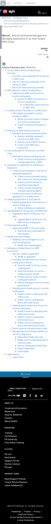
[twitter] (18, 395)
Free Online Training (14, 442)
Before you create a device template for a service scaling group (33, 120)
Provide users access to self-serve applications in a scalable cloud (27, 195)
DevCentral (10, 457)
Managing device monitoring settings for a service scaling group (30, 332)
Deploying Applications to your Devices (24, 199)
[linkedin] (23, 395)
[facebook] (29, 395)
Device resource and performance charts (29, 328)
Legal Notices (13, 354)
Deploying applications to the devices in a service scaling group (29, 203)
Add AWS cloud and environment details (29, 133)
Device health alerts (26, 348)
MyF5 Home (6, 18)
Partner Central (12, 464)
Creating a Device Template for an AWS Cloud (27, 110)
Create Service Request (16, 482)
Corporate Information (16, 408)
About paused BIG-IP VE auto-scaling (28, 228)
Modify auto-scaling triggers (29, 245)
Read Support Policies (15, 479)
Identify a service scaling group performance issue (31, 318)
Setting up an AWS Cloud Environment (23, 130)
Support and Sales (25, 389)
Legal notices (18, 357)
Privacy (37, 512)
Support (18, 3)
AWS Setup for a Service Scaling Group (24, 90)
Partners (8, 6)
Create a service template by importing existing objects (30, 183)
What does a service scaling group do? (29, 156)
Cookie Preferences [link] (25, 520)
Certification (11, 436)
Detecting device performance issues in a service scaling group (30, 307)
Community (31, 3)
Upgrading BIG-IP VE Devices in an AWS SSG (27, 210)
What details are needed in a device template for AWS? (27, 114)
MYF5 (18, 6)
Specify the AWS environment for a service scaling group (32, 100)
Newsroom (10, 411)
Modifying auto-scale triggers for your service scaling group (28, 241)
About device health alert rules (30, 337)
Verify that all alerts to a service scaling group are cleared (31, 272)
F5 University (11, 439)
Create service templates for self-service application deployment (29, 172)
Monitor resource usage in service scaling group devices (32, 278)
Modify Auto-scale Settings (18, 236)
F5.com (7, 3)
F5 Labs (8, 467)
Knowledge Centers (20, 18)
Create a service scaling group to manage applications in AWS (32, 160)
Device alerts (23, 351)
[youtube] (35, 395)
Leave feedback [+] (14, 485)
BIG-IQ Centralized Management (16, 20)
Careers (8, 418)
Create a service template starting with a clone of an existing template (32, 178)
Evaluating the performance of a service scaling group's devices (29, 261)
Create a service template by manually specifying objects (30, 189)
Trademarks (16, 512)
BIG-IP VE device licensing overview (28, 87)
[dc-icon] (40, 395)
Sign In (44, 13)
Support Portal (12, 460)
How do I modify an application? (25, 253)
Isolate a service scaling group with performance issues (32, 312)
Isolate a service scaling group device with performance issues (31, 324)
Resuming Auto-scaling (17, 225)
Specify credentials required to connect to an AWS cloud (30, 137)
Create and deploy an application (31, 207)
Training (8, 433)
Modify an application (27, 256)
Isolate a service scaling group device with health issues (31, 301)
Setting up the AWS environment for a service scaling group (28, 94)
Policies (27, 512)
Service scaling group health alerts (32, 345)
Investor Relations (13, 414)
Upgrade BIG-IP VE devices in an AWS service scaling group (32, 221)
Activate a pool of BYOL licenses (31, 142)
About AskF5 (11, 421)
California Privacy (25, 514)
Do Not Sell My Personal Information (25, 517)
